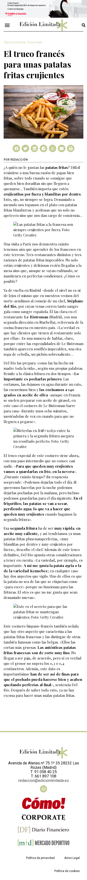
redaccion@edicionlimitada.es (43, 780)
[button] (7, 25)
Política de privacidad (40, 858)
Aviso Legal (72, 858)
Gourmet (34, 42)
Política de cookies (67, 871)
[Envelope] (43, 789)
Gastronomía (14, 42)
